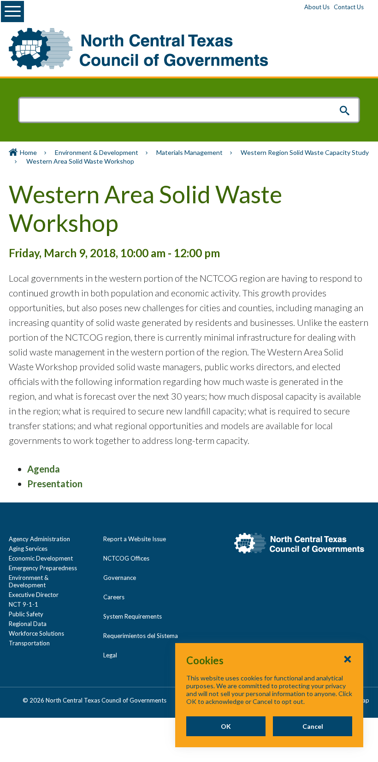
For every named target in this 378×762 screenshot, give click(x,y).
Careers (113, 597)
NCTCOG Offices (126, 558)
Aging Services (28, 548)
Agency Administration (39, 539)
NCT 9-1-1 (23, 604)
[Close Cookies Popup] (347, 658)
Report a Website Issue (134, 539)
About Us (317, 7)
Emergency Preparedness (43, 568)
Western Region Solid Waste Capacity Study (305, 152)
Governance (119, 577)
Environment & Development (96, 152)
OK (226, 726)
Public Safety (26, 614)
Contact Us (349, 7)
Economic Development (41, 558)
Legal (110, 655)
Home (28, 152)
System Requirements (132, 616)
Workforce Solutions (36, 633)
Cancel (312, 726)
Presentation (55, 483)
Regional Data (28, 623)
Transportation (29, 643)
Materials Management (189, 152)
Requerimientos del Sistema (140, 635)
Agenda (43, 468)
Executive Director (34, 594)
